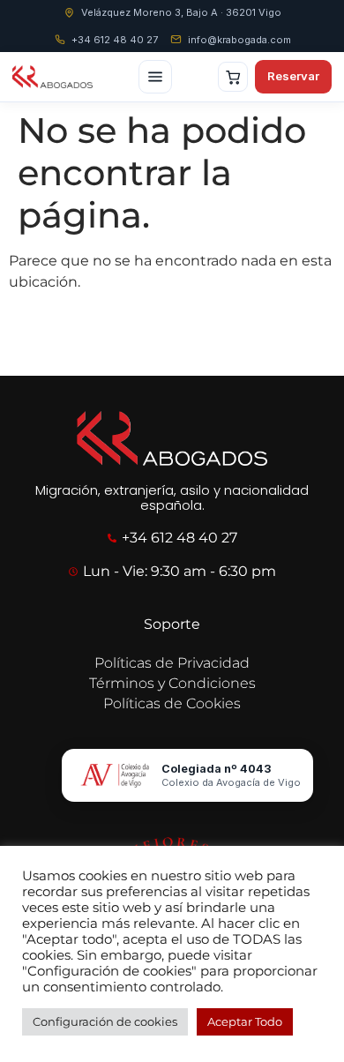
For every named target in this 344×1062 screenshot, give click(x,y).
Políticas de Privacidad (172, 662)
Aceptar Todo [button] (244, 1021)
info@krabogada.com (239, 40)
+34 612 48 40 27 (114, 40)
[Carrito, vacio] (233, 77)
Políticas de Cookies (172, 703)
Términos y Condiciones (172, 683)
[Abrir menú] (155, 76)
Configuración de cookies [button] (105, 1021)
